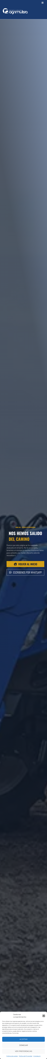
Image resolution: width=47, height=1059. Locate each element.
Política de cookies (12, 1056)
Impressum (37, 1056)
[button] (44, 1016)
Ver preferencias (23, 1051)
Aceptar (23, 1039)
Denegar (23, 1045)
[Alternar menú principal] (42, 2)
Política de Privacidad (25, 1056)
